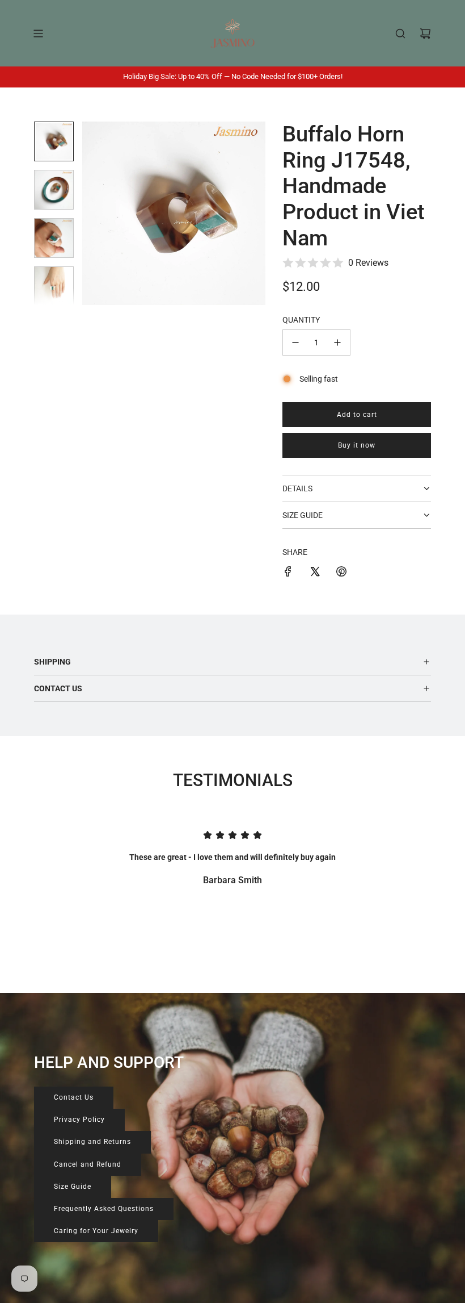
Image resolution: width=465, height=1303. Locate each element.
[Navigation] (38, 33)
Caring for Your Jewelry (96, 1231)
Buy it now (356, 445)
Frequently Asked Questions (104, 1209)
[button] (97, 213)
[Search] (400, 33)
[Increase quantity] (337, 342)
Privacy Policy (79, 1120)
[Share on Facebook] (288, 573)
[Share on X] (314, 573)
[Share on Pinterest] (341, 573)
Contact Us (74, 1097)
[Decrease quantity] (295, 342)
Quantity (301, 319)
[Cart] (425, 33)
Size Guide (72, 1187)
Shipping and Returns (92, 1142)
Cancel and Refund (87, 1164)
